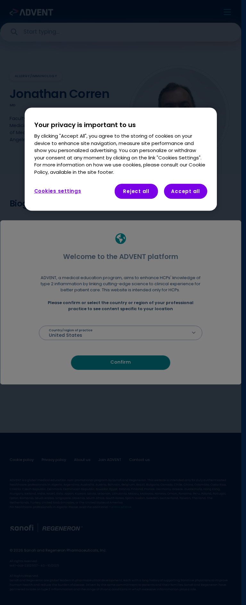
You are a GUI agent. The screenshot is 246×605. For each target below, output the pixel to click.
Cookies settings (57, 191)
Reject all (136, 191)
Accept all (185, 191)
